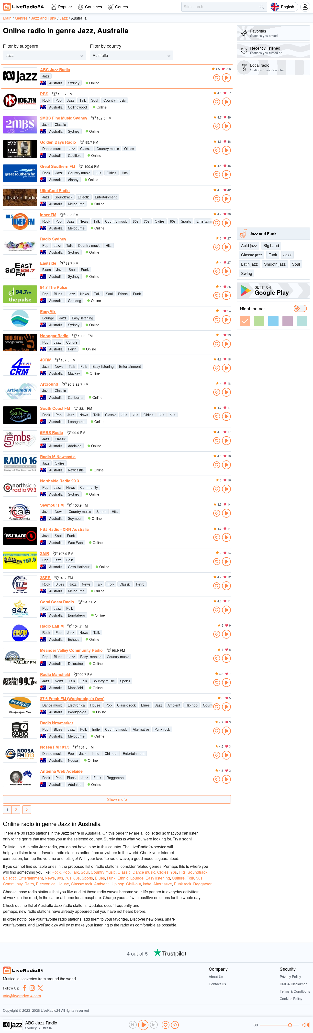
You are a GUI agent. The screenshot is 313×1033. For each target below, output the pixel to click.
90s (98, 172)
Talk (82, 100)
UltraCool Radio (55, 190)
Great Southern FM (57, 166)
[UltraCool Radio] (20, 197)
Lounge (48, 317)
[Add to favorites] (216, 77)
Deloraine (75, 663)
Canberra (75, 397)
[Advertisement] (273, 151)
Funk (85, 269)
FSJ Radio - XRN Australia (64, 529)
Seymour (75, 518)
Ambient (174, 705)
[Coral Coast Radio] (20, 609)
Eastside (48, 263)
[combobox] (6, 55)
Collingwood (77, 107)
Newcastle (76, 470)
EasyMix (48, 311)
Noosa (73, 760)
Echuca (73, 639)
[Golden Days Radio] (20, 149)
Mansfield (75, 687)
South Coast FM (55, 408)
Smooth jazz (275, 264)
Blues (46, 269)
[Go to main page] (23, 7)
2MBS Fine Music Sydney (63, 118)
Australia (56, 82)
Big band (271, 245)
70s (146, 221)
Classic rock (126, 705)
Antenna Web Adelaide (61, 771)
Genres (121, 7)
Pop (59, 100)
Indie (96, 729)
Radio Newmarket (56, 723)
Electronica (76, 705)
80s (135, 221)
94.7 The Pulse (53, 287)
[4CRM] (20, 367)
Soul (94, 100)
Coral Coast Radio (57, 602)
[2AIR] (20, 560)
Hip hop (192, 705)
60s (173, 221)
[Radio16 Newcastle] (20, 463)
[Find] (262, 7)
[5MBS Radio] (20, 439)
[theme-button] (245, 321)
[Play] (143, 1025)
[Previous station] (133, 1025)
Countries (93, 7)
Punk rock (162, 729)
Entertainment (106, 197)
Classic (60, 124)
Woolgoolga (77, 711)
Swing (246, 273)
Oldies (129, 148)
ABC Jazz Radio (55, 69)
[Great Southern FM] (20, 173)
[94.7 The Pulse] (20, 294)
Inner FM (48, 215)
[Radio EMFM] (20, 633)
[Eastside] (20, 270)
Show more (117, 799)
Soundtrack (63, 197)
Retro (140, 584)
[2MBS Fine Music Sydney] (20, 125)
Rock (46, 100)
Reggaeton (115, 777)
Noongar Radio (54, 336)
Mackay (74, 373)
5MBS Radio (51, 432)
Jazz (45, 76)
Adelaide (74, 445)
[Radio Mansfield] (20, 681)
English (287, 7)
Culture (72, 342)
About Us (216, 976)
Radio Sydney (53, 239)
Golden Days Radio (58, 142)
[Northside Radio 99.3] (20, 488)
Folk (83, 366)
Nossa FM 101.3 (54, 747)
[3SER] (20, 584)
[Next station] (154, 1025)
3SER (45, 578)
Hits (125, 172)
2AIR (44, 553)
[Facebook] (24, 988)
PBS (44, 94)
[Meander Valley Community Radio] (20, 657)
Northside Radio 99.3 (59, 481)
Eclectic (83, 197)
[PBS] (20, 100)
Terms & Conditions (295, 991)
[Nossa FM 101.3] (20, 754)
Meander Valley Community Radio (71, 650)
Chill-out (111, 753)
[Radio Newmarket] (20, 730)
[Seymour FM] (20, 512)
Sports (186, 221)
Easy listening (82, 317)
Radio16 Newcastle (58, 457)
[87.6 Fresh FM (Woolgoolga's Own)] (20, 705)
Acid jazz (249, 245)
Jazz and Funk (263, 233)
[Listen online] (226, 77)
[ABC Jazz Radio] (20, 76)
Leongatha (76, 421)
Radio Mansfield (55, 674)
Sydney (73, 82)
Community (89, 487)
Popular (65, 7)
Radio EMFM (52, 626)
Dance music (52, 148)
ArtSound (49, 384)
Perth (72, 349)
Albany (73, 179)
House (95, 705)
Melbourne (76, 203)
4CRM (45, 360)
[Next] (26, 809)
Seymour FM (52, 505)
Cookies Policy (291, 998)
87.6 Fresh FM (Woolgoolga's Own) (72, 698)
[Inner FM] (20, 221)
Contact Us (217, 983)
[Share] (175, 1025)
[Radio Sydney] (20, 246)
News (83, 221)
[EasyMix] (20, 318)
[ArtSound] (20, 391)
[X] (40, 988)
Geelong (74, 300)
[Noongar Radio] (20, 342)
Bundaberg (76, 615)
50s (172, 414)
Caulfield (74, 155)
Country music (114, 100)
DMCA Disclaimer (293, 983)
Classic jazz (251, 255)
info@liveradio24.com (22, 996)
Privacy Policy (290, 976)
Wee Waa (75, 542)
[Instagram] (32, 988)
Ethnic (123, 293)
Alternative (141, 729)
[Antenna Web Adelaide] (20, 778)
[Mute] (305, 1025)
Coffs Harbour (78, 566)
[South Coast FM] (20, 415)
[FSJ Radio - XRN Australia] (20, 536)
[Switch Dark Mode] (300, 308)
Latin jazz (249, 264)
